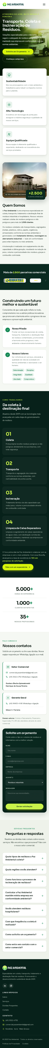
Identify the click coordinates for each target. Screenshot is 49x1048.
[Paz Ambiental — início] (13, 4)
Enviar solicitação (24, 806)
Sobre (5, 997)
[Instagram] (11, 985)
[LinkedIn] (5, 985)
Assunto (9, 778)
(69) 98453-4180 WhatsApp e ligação (24, 703)
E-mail (8, 756)
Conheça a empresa (15, 59)
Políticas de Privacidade (11, 1044)
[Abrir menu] (44, 4)
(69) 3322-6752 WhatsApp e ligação (23, 677)
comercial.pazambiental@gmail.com (23, 672)
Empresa (9, 767)
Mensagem (10, 788)
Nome (8, 746)
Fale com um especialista (16, 567)
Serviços (6, 1001)
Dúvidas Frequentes (10, 1005)
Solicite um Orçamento (16, 51)
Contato (6, 1010)
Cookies (25, 1044)
